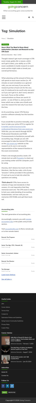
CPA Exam (5, 44)
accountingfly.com (12, 229)
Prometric (20, 158)
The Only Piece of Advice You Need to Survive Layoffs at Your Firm (21, 348)
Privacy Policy (6, 324)
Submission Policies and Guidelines (12, 317)
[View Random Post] (29, 17)
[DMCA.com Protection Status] (9, 393)
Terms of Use (5, 310)
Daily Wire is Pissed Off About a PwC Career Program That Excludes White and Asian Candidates (22, 339)
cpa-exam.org (11, 143)
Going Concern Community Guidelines (12, 321)
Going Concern (25, 400)
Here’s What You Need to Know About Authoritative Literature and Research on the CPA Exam (18, 49)
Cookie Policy (5, 328)
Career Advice (6, 307)
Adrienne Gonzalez (7, 55)
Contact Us (5, 314)
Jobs (3, 303)
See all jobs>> (7, 279)
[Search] (33, 17)
